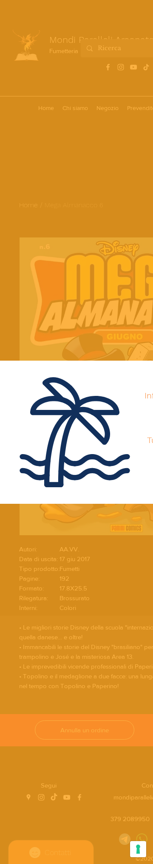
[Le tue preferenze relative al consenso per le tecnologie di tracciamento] (138, 849)
